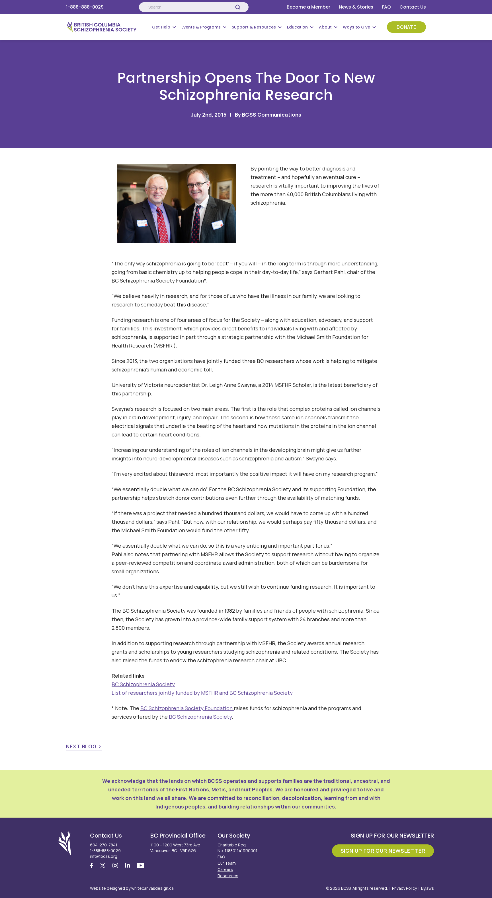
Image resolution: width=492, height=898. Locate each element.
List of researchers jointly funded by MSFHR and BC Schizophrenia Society (202, 692)
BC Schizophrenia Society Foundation (187, 708)
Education (297, 27)
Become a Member (308, 7)
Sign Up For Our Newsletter (383, 850)
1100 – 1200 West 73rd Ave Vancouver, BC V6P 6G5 (175, 847)
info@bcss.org (103, 856)
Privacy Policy (404, 888)
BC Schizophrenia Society (143, 684)
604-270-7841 (103, 845)
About (325, 27)
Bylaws (427, 888)
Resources (228, 875)
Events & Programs (201, 27)
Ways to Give (356, 27)
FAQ (386, 7)
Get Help (161, 27)
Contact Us (412, 7)
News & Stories (356, 7)
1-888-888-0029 (85, 7)
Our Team (227, 863)
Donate (406, 27)
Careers (225, 869)
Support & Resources (254, 27)
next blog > (84, 746)
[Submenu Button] (174, 27)
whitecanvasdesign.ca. (153, 888)
